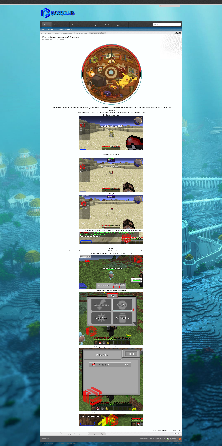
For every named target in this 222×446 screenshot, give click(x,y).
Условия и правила (176, 443)
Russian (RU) (45, 438)
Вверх (164, 438)
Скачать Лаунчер (93, 25)
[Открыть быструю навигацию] (177, 33)
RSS (180, 439)
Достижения (121, 25)
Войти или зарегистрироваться (169, 5)
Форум (46, 25)
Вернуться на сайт (60, 25)
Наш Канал (108, 25)
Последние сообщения (64, 29)
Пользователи (77, 25)
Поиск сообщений (48, 29)
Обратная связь (144, 438)
